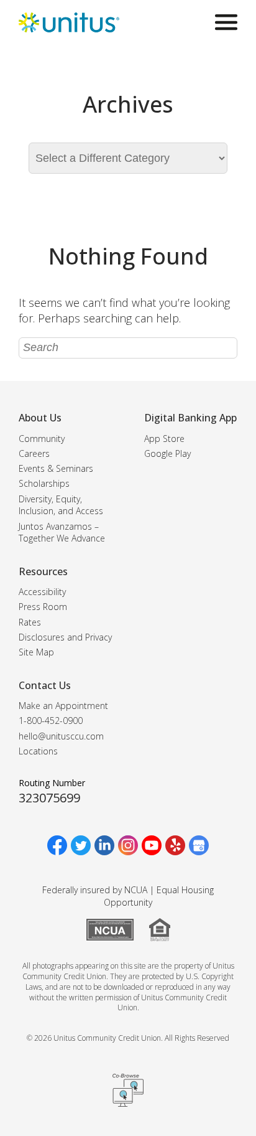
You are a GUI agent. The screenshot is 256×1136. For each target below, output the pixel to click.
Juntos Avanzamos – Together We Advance (62, 532)
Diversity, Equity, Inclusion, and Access (61, 505)
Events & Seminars (56, 468)
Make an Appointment (63, 705)
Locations (38, 751)
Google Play (167, 453)
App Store (164, 438)
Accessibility (42, 592)
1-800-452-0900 (51, 720)
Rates (30, 622)
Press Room (43, 607)
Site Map (36, 652)
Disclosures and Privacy (65, 637)
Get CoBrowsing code (128, 1090)
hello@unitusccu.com (61, 736)
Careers (34, 453)
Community (42, 438)
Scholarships (44, 483)
